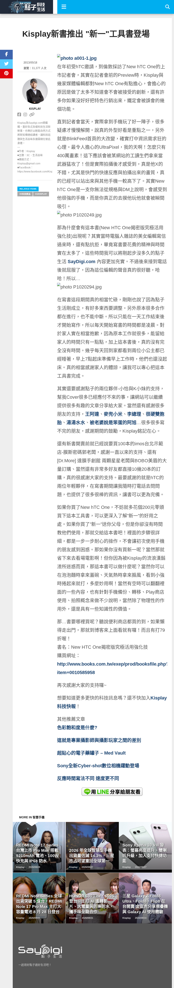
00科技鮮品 (25, 194)
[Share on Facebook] (6, 54)
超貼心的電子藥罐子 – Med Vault (91, 753)
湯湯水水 (75, 422)
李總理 (134, 414)
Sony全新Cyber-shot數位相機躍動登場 (98, 765)
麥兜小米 (113, 414)
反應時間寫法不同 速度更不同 (88, 778)
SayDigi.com (81, 261)
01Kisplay (41, 194)
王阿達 (92, 414)
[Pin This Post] (6, 73)
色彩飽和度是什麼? (77, 727)
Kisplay (35, 108)
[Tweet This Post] (6, 64)
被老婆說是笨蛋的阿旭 (113, 422)
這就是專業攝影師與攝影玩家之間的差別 (99, 740)
